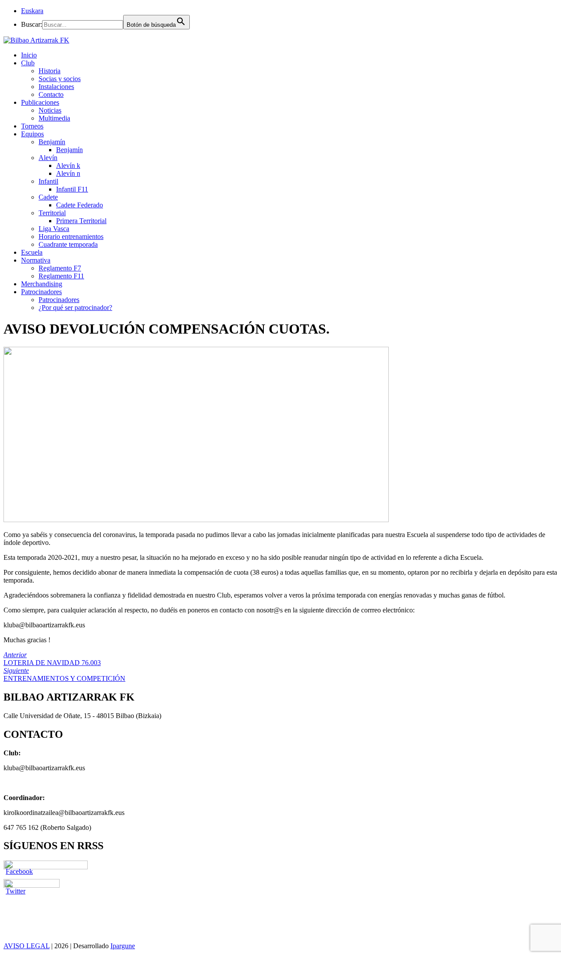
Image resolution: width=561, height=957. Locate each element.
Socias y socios (60, 78)
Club (28, 63)
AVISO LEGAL (27, 946)
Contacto (51, 94)
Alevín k (68, 165)
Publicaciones (40, 102)
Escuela (32, 252)
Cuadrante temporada (68, 244)
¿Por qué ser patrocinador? (75, 307)
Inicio (29, 55)
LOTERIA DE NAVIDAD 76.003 (52, 658)
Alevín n (68, 173)
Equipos (32, 134)
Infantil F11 (72, 189)
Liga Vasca (54, 228)
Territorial (52, 213)
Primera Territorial (81, 220)
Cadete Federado (79, 205)
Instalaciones (56, 86)
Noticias (50, 110)
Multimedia (54, 118)
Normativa (35, 260)
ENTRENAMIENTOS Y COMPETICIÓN (64, 674)
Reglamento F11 (61, 276)
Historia (49, 71)
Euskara (32, 10)
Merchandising (41, 284)
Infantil (48, 181)
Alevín (48, 157)
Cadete (48, 197)
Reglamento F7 (60, 268)
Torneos (32, 126)
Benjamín (52, 142)
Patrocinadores (41, 291)
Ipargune (122, 946)
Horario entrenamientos (71, 236)
